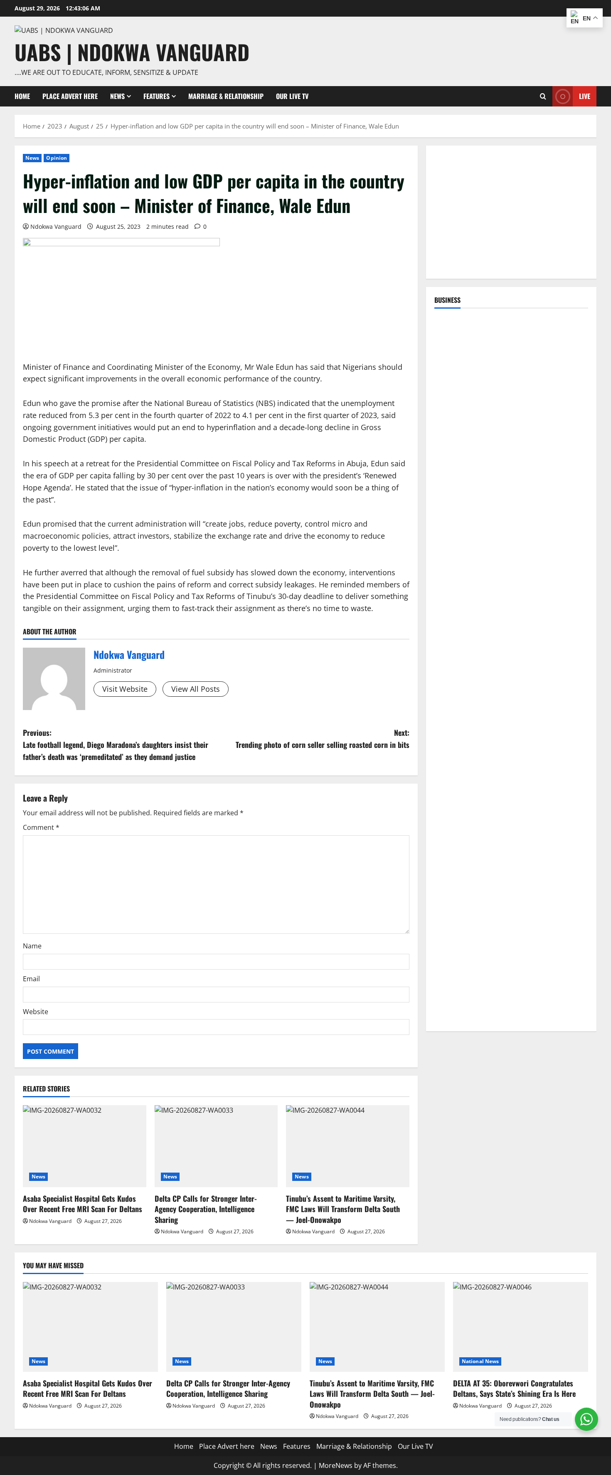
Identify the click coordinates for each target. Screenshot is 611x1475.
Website (35, 1011)
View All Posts (195, 689)
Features (156, 96)
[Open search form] (543, 96)
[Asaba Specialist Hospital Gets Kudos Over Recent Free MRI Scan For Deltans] (84, 1146)
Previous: (115, 744)
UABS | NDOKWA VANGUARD (132, 51)
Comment (41, 827)
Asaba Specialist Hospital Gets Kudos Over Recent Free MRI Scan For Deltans (82, 1203)
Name (32, 945)
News (117, 96)
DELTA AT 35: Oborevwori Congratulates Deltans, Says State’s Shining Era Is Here (514, 1388)
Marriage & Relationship (226, 96)
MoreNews (335, 1465)
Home (22, 96)
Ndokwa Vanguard (55, 226)
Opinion (56, 157)
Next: (322, 738)
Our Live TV (292, 96)
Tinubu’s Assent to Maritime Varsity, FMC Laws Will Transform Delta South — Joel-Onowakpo (343, 1209)
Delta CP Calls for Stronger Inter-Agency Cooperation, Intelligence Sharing (206, 1209)
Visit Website (125, 689)
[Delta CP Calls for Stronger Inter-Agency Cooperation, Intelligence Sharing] (216, 1146)
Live (584, 96)
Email (31, 978)
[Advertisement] (511, 212)
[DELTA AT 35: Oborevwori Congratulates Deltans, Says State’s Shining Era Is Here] (520, 1327)
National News (480, 1361)
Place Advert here (70, 96)
